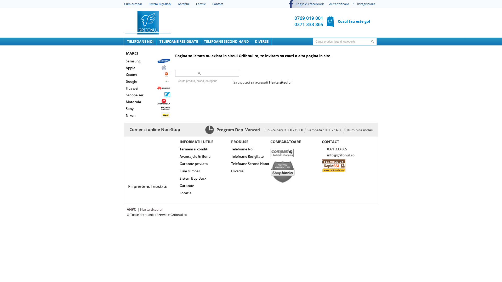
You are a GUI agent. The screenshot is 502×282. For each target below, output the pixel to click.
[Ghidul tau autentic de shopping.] (291, 151)
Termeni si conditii (194, 149)
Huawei (132, 88)
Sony (130, 108)
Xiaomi (131, 74)
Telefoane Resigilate (178, 41)
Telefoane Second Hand (226, 41)
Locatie (201, 4)
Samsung (133, 61)
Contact (217, 4)
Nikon (130, 115)
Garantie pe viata (194, 163)
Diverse (262, 41)
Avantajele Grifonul (196, 156)
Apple (130, 68)
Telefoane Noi (140, 41)
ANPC (131, 209)
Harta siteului (280, 82)
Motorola (133, 101)
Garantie (184, 4)
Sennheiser (135, 95)
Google (131, 81)
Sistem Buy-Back (160, 4)
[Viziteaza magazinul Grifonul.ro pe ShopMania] (291, 171)
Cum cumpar (133, 4)
